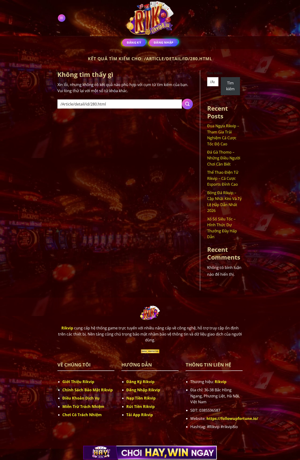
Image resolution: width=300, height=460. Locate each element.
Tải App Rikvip (139, 414)
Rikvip (220, 381)
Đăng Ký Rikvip (140, 381)
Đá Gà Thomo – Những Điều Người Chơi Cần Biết (223, 158)
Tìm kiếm (214, 73)
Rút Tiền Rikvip (140, 406)
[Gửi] (187, 104)
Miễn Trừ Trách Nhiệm (83, 406)
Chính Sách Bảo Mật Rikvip (87, 389)
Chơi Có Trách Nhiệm (82, 414)
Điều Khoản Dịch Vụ (81, 398)
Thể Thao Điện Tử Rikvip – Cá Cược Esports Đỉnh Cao (222, 178)
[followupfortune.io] (150, 18)
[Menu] (61, 18)
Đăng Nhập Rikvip (143, 389)
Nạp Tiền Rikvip (141, 398)
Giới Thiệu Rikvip (78, 381)
